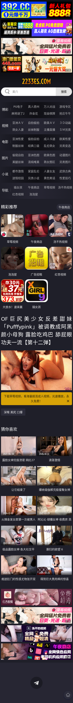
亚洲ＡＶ (18, 123)
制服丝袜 (18, 146)
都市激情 (18, 171)
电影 (5, 142)
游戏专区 (65, 106)
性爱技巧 (65, 178)
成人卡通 (49, 139)
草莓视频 (49, 187)
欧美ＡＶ (49, 123)
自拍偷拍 (33, 123)
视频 (5, 125)
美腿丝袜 (18, 162)
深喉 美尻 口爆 (13, 412)
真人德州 (33, 106)
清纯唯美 (33, 162)
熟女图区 (49, 162)
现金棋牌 (49, 113)
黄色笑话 (49, 178)
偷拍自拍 (33, 139)
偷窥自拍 (18, 155)
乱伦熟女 (49, 146)
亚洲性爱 (18, 139)
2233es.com (36, 81)
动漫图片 (65, 155)
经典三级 (33, 146)
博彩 (5, 109)
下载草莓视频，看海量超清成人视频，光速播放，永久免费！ (36, 398)
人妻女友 (49, 171)
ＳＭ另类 (65, 129)
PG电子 (18, 106)
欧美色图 (49, 155)
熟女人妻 (18, 129)
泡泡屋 (33, 194)
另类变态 (65, 146)
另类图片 (65, 162)
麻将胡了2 (18, 113)
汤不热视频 (65, 187)
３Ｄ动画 (65, 123)
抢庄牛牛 (65, 113)
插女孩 (18, 187)
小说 (5, 174)
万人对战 (49, 106)
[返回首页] (68, 695)
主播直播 (49, 129)
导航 (5, 190)
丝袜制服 (33, 129)
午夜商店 (33, 187)
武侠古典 (65, 171)
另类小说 (33, 178)
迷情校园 (18, 178)
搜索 (64, 92)
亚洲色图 (33, 155)
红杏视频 (18, 194)
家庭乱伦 (33, 171)
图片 (5, 158)
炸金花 (33, 113)
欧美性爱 (65, 139)
